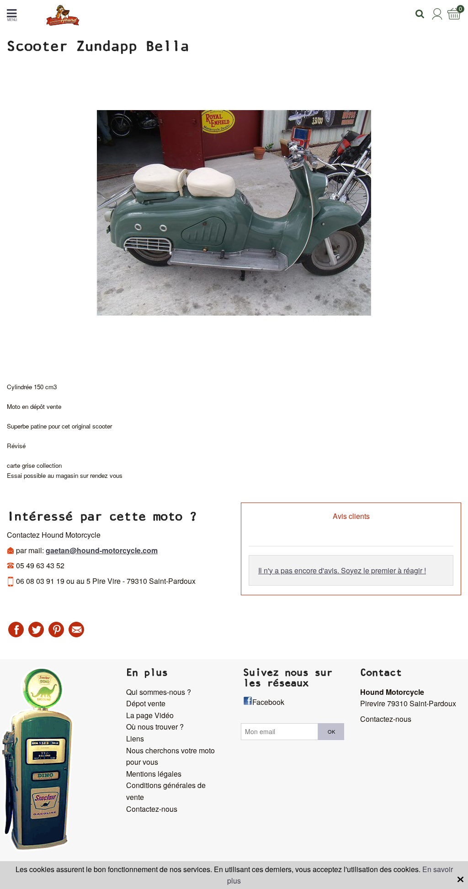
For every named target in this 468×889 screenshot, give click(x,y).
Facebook (268, 702)
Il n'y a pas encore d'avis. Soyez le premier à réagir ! (342, 570)
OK (331, 731)
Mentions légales (153, 773)
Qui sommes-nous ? (158, 692)
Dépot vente (145, 703)
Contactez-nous (151, 809)
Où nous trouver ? (155, 726)
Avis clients (351, 516)
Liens (135, 738)
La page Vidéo (150, 715)
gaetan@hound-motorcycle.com (102, 550)
